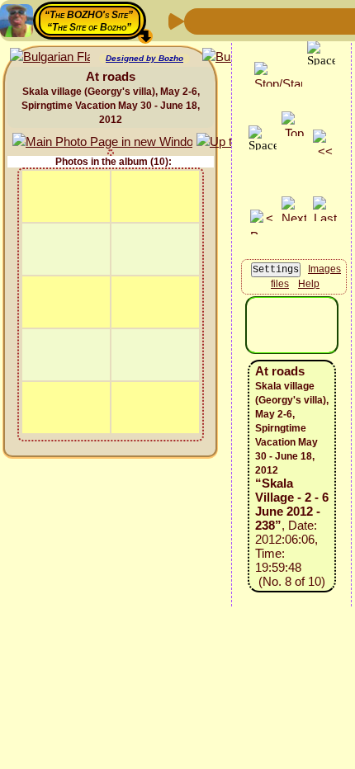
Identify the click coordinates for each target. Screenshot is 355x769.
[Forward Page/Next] (225, 20)
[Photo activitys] (331, 20)
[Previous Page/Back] (199, 20)
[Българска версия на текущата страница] (50, 57)
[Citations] (278, 20)
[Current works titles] (305, 20)
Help (309, 284)
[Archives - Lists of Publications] (252, 20)
